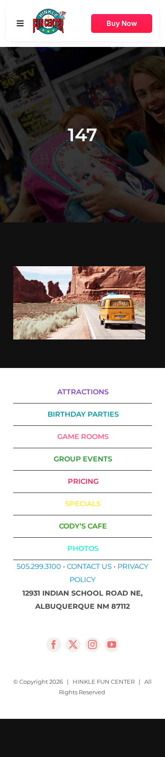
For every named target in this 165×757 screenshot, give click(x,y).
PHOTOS (83, 548)
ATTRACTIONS (83, 392)
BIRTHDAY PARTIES (83, 414)
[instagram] (92, 644)
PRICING (83, 481)
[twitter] (73, 644)
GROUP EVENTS (83, 459)
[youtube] (111, 644)
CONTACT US (89, 566)
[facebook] (53, 644)
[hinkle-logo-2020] (49, 12)
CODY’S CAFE (83, 526)
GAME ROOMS (83, 436)
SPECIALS (83, 504)
